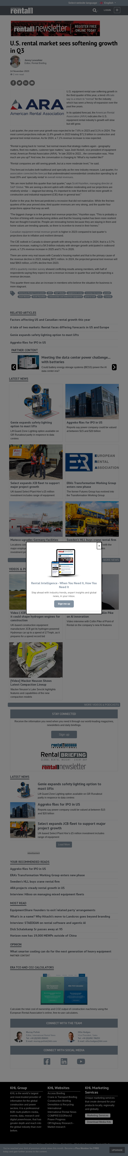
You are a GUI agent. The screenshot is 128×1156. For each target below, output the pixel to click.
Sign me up (64, 603)
